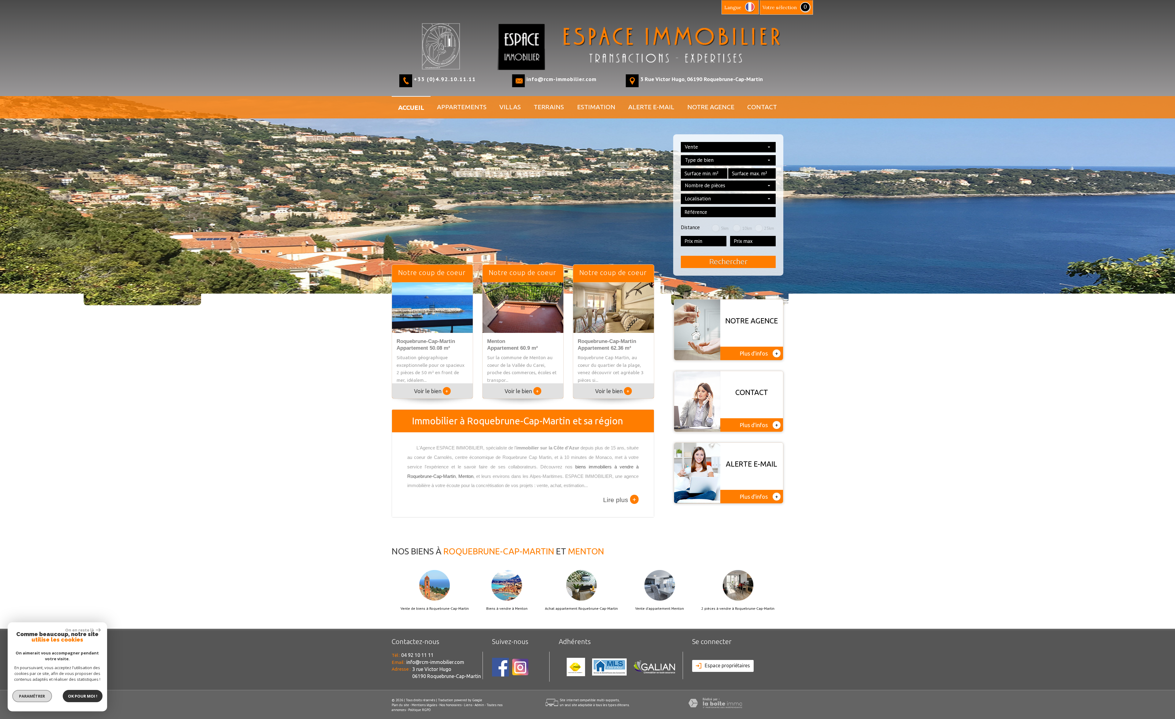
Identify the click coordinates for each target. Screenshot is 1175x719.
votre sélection (780, 7)
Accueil (411, 107)
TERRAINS (549, 106)
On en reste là (79, 630)
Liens (468, 705)
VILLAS (510, 106)
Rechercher (728, 261)
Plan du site (400, 705)
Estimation (596, 106)
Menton (465, 476)
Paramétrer (32, 696)
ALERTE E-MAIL (651, 106)
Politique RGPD (419, 710)
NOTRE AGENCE (710, 106)
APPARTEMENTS (462, 106)
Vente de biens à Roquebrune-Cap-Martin (435, 608)
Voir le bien (431, 391)
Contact (762, 106)
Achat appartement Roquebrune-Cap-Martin (581, 608)
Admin (479, 705)
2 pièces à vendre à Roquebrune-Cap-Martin (737, 608)
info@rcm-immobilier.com (561, 79)
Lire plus (619, 499)
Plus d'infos (759, 353)
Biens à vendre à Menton (507, 608)
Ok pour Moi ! (82, 696)
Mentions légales (424, 705)
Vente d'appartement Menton (659, 608)
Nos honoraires (450, 705)
